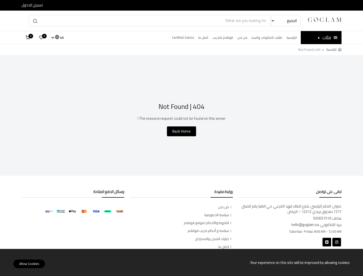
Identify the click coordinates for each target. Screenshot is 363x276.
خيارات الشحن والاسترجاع (212, 239)
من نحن (242, 37)
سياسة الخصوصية (216, 215)
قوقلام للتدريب (222, 37)
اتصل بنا (203, 37)
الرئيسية (291, 37)
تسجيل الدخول (32, 5)
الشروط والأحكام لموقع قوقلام (206, 223)
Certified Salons (183, 37)
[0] (41, 37)
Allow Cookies (29, 264)
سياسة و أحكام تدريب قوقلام (208, 231)
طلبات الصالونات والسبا (267, 37)
